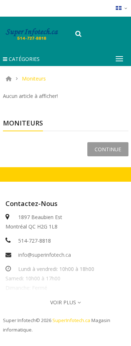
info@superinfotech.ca (44, 254)
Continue (108, 149)
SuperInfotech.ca (71, 320)
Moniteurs (34, 78)
